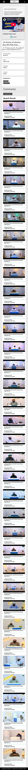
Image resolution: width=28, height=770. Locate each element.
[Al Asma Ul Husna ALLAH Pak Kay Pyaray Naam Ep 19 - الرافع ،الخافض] (14, 735)
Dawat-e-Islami (7, 9)
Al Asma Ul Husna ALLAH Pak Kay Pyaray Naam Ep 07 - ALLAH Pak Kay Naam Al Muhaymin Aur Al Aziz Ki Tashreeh (13, 13)
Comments (8, 94)
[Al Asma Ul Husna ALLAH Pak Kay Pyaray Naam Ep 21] (14, 698)
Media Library (13, 9)
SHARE (6, 83)
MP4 (5, 81)
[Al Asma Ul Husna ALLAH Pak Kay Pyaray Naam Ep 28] (14, 568)
